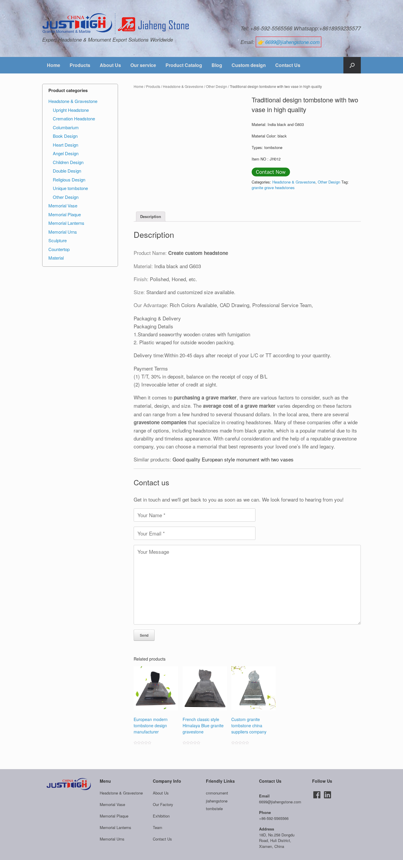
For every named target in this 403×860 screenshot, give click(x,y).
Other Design (216, 86)
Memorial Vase (62, 205)
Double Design (67, 171)
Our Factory (163, 804)
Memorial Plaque (64, 214)
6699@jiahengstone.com (292, 41)
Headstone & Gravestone (183, 86)
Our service (143, 65)
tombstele (214, 808)
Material (56, 258)
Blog (217, 65)
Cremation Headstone (74, 118)
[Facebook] (317, 795)
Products (80, 65)
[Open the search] (352, 65)
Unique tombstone (70, 188)
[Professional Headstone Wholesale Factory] (116, 24)
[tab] (150, 217)
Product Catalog (184, 65)
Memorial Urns (62, 232)
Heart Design (65, 145)
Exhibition (161, 816)
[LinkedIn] (327, 795)
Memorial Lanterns (66, 223)
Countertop (59, 249)
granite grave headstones (273, 187)
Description (150, 216)
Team (157, 827)
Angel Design (65, 153)
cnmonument (217, 793)
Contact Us (287, 65)
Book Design (65, 136)
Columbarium (66, 127)
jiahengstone (216, 801)
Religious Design (69, 179)
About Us (110, 65)
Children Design (68, 162)
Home (53, 65)
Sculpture (57, 240)
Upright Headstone (71, 110)
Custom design (249, 65)
